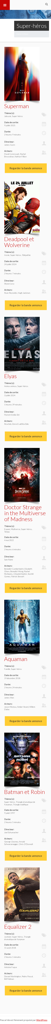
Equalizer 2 (17, 926)
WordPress (41, 1020)
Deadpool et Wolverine (19, 242)
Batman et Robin (24, 791)
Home (18, 34)
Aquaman (15, 658)
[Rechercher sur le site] (46, 4)
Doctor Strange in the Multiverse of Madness (25, 513)
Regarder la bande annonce (25, 168)
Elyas (10, 376)
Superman (16, 106)
